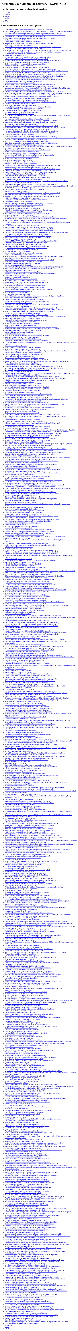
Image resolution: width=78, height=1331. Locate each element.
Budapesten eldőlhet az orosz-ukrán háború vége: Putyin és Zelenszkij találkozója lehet (31, 1084)
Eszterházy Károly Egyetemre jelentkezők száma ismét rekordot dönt (25, 447)
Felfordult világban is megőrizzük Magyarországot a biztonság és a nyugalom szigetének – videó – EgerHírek (37, 457)
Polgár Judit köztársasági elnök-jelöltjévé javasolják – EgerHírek (24, 108)
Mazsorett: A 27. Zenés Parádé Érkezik (16, 1108)
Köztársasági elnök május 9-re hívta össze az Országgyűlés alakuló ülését (26, 315)
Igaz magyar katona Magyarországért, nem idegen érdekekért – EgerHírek (27, 1249)
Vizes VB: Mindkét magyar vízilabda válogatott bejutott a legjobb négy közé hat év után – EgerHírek (35, 1196)
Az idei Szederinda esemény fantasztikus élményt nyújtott (22, 1297)
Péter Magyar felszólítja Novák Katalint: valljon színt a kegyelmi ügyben (26, 234)
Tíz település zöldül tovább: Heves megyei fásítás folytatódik (23, 401)
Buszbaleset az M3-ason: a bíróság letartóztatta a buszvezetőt (23, 41)
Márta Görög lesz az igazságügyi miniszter (17, 275)
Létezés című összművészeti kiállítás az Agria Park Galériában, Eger (25, 153)
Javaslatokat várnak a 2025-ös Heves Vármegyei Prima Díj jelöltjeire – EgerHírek (29, 803)
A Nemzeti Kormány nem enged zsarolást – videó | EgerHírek (23, 512)
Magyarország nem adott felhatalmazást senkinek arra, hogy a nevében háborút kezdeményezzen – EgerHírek (37, 901)
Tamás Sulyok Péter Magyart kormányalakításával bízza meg (23, 339)
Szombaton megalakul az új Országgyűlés (17, 277)
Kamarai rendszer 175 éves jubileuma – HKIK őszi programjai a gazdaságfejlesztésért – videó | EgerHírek (36, 921)
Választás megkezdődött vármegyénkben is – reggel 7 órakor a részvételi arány (28, 210)
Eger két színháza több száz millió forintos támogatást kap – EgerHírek (26, 1033)
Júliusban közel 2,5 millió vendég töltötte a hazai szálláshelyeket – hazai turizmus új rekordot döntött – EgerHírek (38, 1000)
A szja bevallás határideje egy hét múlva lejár (18, 255)
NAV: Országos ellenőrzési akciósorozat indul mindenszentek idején (25, 773)
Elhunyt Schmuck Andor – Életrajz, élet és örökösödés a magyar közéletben (27, 1241)
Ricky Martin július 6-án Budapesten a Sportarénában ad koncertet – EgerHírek (28, 529)
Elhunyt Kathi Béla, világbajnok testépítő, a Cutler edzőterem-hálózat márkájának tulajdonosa (33, 1119)
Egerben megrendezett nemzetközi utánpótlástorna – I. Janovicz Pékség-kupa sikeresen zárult (32, 1017)
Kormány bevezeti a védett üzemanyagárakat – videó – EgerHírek (24, 478)
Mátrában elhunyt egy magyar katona (16, 1129)
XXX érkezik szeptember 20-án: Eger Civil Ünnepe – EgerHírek (24, 961)
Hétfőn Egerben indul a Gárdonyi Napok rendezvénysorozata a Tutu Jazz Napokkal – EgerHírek (34, 76)
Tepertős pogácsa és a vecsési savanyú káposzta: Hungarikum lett (24, 511)
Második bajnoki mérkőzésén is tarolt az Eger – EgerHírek (22, 945)
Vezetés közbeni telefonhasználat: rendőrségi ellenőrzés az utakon (24, 950)
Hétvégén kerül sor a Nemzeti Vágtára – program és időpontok (23, 864)
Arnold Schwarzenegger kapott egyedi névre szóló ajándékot (23, 858)
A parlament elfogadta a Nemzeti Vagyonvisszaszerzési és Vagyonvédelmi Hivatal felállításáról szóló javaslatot (38, 88)
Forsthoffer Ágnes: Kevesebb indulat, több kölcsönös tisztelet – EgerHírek (27, 98)
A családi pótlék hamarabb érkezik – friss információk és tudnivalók (25, 1076)
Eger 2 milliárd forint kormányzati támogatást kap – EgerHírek (23, 799)
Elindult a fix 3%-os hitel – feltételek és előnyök (19, 1011)
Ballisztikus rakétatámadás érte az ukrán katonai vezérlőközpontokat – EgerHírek (29, 227)
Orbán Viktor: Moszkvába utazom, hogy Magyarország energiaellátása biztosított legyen (31, 588)
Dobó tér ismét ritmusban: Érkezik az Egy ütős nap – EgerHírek (24, 145)
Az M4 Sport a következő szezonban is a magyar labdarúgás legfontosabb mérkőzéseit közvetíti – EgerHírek (37, 115)
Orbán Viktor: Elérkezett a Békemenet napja (18, 761)
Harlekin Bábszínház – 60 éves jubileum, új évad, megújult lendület (25, 1016)
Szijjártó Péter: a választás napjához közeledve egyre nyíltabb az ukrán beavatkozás (30, 407)
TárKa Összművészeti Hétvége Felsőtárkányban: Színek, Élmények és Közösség (29, 949)
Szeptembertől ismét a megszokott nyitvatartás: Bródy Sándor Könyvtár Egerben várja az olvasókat (34, 1043)
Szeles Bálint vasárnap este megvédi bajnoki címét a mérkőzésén (24, 1160)
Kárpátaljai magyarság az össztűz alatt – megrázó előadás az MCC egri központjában (30, 486)
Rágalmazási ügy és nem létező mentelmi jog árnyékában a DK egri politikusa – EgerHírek (32, 962)
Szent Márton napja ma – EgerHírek (15, 669)
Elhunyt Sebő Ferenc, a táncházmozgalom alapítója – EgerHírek (24, 299)
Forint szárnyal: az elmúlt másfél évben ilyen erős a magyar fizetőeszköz (26, 682)
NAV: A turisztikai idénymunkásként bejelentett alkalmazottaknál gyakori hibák (28, 1133)
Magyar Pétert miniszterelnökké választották (18, 265)
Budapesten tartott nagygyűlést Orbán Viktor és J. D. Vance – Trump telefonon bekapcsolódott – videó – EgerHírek (39, 373)
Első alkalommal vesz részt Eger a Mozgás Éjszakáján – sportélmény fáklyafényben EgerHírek (33, 1248)
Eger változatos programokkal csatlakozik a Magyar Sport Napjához (25, 287)
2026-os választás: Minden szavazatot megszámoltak (20, 325)
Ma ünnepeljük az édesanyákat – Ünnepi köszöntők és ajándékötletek (25, 285)
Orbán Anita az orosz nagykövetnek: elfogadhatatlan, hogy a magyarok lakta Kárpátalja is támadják (34, 256)
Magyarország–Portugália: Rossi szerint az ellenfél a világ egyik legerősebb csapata (30, 973)
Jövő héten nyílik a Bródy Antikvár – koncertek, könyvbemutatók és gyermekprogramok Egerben (34, 267)
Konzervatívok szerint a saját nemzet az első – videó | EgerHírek (24, 421)
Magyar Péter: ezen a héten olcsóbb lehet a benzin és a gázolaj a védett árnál (27, 177)
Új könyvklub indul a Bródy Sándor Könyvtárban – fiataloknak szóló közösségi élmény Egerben (34, 887)
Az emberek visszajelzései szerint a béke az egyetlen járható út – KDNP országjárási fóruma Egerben (35, 536)
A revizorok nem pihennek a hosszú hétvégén (18, 291)
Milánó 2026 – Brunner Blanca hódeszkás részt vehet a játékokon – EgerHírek (28, 572)
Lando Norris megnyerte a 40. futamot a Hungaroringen (21, 1134)
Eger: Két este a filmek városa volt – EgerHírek (19, 928)
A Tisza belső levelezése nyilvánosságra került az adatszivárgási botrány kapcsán (29, 708)
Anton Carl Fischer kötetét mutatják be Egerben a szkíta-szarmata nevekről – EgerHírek (31, 976)
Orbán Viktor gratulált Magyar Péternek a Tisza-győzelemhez (23, 349)
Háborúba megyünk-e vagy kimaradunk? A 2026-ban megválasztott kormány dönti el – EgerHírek (34, 576)
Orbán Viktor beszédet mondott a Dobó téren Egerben (21, 466)
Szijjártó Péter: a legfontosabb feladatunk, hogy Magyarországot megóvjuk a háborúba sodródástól (34, 485)
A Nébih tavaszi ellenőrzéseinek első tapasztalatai (19, 392)
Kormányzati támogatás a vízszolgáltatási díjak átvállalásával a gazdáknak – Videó (29, 1303)
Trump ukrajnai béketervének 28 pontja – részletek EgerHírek (23, 608)
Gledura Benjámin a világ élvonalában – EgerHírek (20, 751)
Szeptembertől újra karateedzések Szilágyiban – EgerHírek (22, 1005)
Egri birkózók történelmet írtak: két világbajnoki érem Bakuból (23, 81)
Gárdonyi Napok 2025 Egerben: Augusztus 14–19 (20, 1103)
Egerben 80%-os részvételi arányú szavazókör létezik (20, 239)
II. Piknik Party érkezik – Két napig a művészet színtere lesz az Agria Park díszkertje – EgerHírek (34, 91)
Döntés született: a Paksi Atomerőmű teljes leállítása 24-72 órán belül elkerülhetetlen (30, 84)
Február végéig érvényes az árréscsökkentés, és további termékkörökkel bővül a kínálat (31, 744)
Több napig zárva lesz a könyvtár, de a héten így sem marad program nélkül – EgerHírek (31, 304)
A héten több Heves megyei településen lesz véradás (20, 411)
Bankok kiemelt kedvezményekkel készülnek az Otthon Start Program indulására (29, 1014)
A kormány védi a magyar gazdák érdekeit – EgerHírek (21, 569)
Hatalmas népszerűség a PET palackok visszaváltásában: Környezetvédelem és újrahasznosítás (33, 1234)
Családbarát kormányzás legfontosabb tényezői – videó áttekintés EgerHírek (27, 1162)
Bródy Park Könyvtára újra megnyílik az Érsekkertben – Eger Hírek (25, 175)
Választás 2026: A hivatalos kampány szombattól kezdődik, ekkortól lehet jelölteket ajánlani (32, 519)
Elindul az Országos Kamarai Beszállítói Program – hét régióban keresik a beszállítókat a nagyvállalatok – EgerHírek (40, 926)
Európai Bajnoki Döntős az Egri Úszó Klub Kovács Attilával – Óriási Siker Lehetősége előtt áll (33, 1289)
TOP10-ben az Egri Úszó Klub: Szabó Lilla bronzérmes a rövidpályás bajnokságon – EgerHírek (33, 700)
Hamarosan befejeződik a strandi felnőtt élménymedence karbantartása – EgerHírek (30, 830)
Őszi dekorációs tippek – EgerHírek (15, 763)
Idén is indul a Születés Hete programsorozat (18, 251)
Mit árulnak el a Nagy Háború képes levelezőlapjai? (20, 612)
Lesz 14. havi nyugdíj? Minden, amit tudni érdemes (20, 736)
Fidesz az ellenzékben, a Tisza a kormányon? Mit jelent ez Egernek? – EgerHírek (29, 289)
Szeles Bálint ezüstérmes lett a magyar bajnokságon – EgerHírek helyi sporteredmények (31, 1145)
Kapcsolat (8, 1328)
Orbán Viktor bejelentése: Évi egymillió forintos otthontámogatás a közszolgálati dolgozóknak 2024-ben (36, 1165)
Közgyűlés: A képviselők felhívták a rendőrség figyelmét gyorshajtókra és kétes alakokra (31, 823)
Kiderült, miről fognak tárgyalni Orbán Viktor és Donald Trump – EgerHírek (28, 706)
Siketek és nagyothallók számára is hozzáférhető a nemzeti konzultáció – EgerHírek (30, 724)
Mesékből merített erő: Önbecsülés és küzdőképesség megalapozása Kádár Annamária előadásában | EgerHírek (38, 914)
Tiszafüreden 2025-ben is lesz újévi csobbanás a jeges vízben (23, 1052)
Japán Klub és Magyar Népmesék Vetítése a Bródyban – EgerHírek (25, 174)
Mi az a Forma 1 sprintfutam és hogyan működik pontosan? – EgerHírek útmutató (29, 1224)
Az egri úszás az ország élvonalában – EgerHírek (19, 689)
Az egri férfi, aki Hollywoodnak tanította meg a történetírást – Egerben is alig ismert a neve (32, 1093)
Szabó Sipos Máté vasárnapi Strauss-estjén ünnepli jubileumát (23, 1048)
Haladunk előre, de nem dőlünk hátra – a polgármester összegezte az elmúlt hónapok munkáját (33, 974)
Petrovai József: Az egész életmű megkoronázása (19, 425)
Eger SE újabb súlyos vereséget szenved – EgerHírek (21, 978)
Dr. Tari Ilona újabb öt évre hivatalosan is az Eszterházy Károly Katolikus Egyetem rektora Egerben (34, 1309)
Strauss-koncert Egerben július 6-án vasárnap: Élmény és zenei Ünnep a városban (29, 1316)
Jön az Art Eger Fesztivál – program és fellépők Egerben (21, 1078)
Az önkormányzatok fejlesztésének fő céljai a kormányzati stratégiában (26, 1265)
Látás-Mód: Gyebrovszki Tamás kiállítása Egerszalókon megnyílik (24, 969)
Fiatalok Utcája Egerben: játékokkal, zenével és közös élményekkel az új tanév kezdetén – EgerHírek (35, 35)
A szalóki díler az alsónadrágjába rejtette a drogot (19, 772)
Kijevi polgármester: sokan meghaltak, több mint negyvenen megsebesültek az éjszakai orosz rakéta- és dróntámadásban (40, 138)
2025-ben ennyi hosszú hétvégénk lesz (16, 1083)
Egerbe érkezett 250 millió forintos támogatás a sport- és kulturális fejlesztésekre (28, 583)
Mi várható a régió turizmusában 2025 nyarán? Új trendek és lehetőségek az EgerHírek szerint (33, 1267)
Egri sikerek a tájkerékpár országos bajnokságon (19, 1311)
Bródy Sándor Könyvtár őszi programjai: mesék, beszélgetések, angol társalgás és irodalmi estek (33, 655)
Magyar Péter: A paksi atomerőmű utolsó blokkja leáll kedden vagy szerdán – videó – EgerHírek (33, 79)
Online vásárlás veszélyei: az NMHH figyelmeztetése (21, 593)
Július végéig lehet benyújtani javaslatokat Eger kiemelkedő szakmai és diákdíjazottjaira (31, 143)
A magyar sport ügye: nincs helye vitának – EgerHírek (21, 502)
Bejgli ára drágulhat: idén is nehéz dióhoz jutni (18, 822)
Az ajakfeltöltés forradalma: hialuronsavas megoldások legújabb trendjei (26, 1205)
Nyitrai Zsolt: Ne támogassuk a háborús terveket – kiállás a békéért (25, 809)
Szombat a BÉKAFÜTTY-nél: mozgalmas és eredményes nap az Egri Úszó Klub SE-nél (31, 241)
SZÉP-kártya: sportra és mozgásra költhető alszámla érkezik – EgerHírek (26, 1004)
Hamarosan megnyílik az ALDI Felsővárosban (19, 1074)
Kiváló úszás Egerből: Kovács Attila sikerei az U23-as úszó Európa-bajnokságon (29, 1308)
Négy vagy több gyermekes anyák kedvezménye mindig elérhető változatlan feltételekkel (31, 1175)
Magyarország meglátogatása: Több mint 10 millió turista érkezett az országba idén (29, 1182)
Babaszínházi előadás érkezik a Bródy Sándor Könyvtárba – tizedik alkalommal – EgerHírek (32, 196)
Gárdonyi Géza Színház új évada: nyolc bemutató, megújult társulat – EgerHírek (29, 43)
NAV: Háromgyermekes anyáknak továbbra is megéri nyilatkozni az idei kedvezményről (31, 634)
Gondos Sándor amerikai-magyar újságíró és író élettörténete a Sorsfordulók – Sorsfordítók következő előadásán (38, 815)
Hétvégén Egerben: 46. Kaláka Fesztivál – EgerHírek (21, 163)
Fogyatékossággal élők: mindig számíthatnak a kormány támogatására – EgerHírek (29, 931)
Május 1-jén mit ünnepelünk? (13, 284)
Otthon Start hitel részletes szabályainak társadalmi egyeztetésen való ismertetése (29, 1201)
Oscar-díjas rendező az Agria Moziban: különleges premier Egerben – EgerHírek (29, 828)
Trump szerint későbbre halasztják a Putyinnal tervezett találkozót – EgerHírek (28, 765)
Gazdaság (7, 14)
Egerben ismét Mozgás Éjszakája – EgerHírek (18, 201)
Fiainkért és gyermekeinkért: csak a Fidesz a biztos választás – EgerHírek (26, 359)
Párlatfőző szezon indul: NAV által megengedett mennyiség (22, 1053)
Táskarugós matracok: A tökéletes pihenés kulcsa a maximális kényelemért (27, 1191)
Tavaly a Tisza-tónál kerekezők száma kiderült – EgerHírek (22, 1114)
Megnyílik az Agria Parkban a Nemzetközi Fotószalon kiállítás (23, 179)
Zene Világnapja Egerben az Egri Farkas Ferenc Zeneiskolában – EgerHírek (27, 846)
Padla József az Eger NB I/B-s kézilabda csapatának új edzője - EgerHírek (27, 1181)
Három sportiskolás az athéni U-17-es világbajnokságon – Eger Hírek (25, 1177)
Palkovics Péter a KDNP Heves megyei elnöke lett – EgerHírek (24, 995)
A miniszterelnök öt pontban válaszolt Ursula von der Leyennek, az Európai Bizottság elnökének (34, 615)
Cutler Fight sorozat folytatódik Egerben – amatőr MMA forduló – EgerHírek (28, 925)
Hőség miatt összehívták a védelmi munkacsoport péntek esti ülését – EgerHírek (29, 78)
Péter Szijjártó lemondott (12, 117)
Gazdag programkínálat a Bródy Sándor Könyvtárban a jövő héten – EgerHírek (28, 395)
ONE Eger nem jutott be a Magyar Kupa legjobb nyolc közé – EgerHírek (27, 998)
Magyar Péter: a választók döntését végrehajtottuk (19, 114)
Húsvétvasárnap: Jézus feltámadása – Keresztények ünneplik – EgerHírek (27, 389)
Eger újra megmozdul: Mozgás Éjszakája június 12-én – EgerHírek (25, 189)
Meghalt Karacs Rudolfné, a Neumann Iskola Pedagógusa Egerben (25, 1189)
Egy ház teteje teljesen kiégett (13, 629)
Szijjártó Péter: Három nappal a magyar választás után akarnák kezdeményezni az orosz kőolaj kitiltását (35, 449)
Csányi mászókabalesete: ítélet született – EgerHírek (20, 718)
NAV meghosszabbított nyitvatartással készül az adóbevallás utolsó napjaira (27, 246)
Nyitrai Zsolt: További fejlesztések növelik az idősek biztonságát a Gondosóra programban (32, 1215)
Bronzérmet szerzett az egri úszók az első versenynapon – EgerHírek (25, 705)
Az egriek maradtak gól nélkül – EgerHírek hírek (19, 1246)
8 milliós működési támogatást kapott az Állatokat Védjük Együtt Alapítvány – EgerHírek (31, 1026)
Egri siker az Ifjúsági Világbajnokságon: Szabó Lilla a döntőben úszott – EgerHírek (30, 1050)
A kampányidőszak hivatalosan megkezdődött (18, 528)
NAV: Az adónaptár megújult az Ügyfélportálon (19, 371)
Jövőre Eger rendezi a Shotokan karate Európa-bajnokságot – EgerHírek (26, 651)
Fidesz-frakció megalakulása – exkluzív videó (18, 303)
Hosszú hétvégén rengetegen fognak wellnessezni (19, 785)
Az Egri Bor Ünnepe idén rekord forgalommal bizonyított (22, 1079)
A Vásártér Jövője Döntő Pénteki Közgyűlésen (19, 1318)
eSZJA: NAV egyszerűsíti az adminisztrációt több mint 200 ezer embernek (27, 301)
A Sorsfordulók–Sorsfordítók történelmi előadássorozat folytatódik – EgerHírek (28, 883)
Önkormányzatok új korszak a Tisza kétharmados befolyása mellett (25, 280)
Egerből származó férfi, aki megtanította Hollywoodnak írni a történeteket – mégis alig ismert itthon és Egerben (38, 1212)
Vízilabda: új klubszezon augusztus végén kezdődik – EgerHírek (24, 1131)
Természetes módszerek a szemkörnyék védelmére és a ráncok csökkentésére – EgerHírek (31, 1163)
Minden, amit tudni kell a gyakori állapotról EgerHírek (21, 1292)
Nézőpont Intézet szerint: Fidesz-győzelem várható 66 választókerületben (26, 402)
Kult (6, 20)
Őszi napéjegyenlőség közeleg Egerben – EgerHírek (20, 904)
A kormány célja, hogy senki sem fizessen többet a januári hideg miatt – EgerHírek (29, 531)
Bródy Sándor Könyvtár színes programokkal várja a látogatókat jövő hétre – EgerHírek (31, 483)
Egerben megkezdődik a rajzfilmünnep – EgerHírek (20, 662)
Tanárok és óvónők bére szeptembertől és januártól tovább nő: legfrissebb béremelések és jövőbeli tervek (36, 1285)
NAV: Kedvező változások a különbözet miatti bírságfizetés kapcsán (25, 220)
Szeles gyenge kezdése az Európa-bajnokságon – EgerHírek (23, 1304)
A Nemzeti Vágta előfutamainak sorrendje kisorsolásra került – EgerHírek (27, 930)
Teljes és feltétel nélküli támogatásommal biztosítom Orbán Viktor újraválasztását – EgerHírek (33, 433)
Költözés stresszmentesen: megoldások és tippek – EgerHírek (23, 1023)
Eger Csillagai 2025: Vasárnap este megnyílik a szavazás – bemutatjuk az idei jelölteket (31, 622)
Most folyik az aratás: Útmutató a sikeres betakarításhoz (21, 1218)
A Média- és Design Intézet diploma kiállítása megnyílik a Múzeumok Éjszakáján (29, 913)
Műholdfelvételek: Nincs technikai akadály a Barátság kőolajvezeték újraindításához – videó (32, 423)
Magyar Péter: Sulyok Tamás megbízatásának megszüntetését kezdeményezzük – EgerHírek (32, 165)
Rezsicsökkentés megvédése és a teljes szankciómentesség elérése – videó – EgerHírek (31, 696)
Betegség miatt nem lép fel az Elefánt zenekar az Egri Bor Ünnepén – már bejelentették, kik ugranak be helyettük (38, 923)
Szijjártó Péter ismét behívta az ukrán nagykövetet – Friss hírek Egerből (26, 1220)
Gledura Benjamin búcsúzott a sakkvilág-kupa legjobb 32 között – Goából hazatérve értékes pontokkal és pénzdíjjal (39, 657)
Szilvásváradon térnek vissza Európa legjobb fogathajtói (21, 1206)
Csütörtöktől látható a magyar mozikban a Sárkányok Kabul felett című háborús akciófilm (31, 626)
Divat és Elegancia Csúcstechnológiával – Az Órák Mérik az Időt (24, 755)
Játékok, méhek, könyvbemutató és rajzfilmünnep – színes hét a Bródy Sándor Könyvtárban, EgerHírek (36, 693)
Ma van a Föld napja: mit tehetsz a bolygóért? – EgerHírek (22, 313)
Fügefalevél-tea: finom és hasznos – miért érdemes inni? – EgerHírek (25, 842)
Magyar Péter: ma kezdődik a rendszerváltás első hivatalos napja (24, 253)
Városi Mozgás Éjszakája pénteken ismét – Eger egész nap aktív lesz (25, 1186)
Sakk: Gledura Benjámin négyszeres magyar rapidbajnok (22, 919)
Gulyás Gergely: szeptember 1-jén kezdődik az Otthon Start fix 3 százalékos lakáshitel (30, 1057)
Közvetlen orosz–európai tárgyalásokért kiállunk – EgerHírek (23, 523)
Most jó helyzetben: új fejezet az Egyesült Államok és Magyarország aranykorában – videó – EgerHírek (36, 686)
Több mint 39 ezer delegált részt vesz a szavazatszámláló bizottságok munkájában (29, 230)
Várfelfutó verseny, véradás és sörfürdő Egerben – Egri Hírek (23, 1151)
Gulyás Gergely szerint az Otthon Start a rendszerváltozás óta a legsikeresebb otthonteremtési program (35, 416)
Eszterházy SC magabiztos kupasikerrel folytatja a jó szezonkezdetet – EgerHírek (29, 878)
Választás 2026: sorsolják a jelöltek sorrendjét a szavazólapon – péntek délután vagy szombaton (33, 480)
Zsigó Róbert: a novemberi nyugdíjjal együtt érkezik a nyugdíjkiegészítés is (27, 658)
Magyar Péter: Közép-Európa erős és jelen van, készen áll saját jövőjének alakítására (30, 155)
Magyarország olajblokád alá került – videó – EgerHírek (21, 495)
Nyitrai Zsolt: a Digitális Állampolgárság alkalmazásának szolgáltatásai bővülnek (29, 1060)
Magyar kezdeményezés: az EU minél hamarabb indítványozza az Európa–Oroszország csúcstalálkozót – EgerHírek (39, 1086)
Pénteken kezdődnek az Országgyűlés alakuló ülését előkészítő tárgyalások (27, 335)
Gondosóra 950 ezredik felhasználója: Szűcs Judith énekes (22, 777)
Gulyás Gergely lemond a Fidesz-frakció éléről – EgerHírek (22, 124)
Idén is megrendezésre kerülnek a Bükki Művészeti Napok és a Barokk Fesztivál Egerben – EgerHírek (35, 1002)
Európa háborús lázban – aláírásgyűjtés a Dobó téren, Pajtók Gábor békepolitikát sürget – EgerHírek (35, 753)
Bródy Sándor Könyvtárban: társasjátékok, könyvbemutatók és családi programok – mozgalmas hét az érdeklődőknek (40, 571)
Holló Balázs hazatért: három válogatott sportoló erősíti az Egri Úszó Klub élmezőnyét (30, 957)
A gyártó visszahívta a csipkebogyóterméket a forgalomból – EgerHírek (26, 258)
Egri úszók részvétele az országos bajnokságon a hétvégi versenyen (25, 1230)
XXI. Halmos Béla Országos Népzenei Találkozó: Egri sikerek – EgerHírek (27, 801)
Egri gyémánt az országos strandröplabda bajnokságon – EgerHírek (25, 1210)
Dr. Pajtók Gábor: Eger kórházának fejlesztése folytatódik (22, 413)
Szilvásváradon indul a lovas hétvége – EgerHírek (20, 1105)
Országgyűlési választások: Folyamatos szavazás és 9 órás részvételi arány (27, 213)
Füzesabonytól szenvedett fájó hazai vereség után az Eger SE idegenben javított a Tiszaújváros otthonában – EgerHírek (40, 1072)
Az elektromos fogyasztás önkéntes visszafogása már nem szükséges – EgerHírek (29, 62)
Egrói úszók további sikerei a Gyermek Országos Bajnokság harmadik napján (28, 1187)
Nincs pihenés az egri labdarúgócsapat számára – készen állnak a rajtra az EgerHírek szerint (32, 1261)
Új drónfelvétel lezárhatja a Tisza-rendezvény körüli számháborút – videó (26, 760)
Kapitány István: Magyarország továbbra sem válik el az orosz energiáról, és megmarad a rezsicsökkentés (36, 232)
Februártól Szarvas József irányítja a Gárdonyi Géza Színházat (23, 737)
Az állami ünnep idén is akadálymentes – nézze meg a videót (23, 1096)
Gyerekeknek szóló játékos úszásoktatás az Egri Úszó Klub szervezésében (27, 983)
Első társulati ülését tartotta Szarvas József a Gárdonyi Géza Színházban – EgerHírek (30, 584)
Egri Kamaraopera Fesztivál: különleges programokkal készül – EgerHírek (27, 710)
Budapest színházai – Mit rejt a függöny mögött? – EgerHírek (23, 933)
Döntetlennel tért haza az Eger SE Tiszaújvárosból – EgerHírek (23, 1081)
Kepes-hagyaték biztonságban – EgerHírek (17, 964)
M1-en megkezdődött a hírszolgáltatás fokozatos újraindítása (23, 110)
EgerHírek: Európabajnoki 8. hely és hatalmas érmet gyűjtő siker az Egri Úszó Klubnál (31, 1272)
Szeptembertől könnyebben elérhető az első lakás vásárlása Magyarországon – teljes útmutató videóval (35, 1251)
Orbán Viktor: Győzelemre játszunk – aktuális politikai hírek (23, 701)
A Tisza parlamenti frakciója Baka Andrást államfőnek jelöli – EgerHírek (26, 59)
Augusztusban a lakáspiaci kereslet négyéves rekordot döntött (23, 1007)
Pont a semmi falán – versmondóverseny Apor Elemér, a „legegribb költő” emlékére (30, 648)
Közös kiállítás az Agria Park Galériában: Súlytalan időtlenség (23, 722)
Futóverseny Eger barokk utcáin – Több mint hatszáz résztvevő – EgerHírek (27, 895)
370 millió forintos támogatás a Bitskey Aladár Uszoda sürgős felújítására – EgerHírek (30, 560)
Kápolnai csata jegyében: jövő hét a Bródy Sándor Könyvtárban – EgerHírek (28, 533)
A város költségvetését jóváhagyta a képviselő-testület (21, 509)
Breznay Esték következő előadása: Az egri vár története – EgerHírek (25, 600)
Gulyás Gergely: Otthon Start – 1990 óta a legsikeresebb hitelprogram (25, 820)
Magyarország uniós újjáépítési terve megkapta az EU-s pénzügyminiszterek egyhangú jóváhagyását (35, 127)
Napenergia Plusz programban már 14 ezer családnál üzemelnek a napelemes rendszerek (31, 767)
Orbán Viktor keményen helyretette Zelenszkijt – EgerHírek (22, 638)
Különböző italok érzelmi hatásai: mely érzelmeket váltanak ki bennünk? (26, 1100)
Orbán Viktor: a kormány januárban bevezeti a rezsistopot (22, 198)
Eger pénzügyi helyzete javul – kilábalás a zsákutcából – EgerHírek (25, 653)
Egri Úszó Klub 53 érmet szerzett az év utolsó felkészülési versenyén (25, 627)
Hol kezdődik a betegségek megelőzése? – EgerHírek (21, 889)
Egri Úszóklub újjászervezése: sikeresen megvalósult (20, 730)
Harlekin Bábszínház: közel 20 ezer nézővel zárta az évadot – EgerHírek (26, 167)
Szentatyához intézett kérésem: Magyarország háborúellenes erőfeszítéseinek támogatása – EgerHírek (35, 756)
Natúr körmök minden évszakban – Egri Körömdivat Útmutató (23, 1153)
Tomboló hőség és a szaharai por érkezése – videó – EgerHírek (23, 1036)
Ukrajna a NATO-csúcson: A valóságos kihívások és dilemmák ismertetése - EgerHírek (31, 1294)
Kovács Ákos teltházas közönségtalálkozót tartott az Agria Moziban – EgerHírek (29, 675)
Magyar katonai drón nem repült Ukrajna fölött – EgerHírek (22, 808)
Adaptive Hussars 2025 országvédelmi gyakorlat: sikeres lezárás (24, 732)
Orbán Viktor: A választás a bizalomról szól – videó (20, 980)
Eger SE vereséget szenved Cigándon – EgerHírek (20, 1012)
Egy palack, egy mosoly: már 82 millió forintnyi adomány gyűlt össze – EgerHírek (29, 650)
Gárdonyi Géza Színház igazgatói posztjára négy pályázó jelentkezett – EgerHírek (29, 1009)
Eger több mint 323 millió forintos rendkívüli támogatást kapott (23, 1091)
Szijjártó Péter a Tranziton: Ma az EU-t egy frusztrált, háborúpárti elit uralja (27, 1024)
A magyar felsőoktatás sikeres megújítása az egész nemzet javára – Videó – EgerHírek (30, 1284)
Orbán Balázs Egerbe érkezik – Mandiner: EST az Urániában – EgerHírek (27, 437)
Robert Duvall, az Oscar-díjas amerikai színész (19, 547)
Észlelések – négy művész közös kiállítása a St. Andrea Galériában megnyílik (28, 631)
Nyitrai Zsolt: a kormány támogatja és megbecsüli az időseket (23, 816)
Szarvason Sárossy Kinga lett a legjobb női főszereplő (21, 1062)
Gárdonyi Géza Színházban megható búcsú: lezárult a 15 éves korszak (26, 578)
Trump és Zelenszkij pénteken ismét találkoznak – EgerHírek (23, 383)
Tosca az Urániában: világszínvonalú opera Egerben (20, 779)
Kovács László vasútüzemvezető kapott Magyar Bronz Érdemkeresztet (26, 1069)
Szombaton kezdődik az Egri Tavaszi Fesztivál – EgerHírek (22, 456)
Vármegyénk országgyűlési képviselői (16, 346)
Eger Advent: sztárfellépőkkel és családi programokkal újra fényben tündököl (28, 734)
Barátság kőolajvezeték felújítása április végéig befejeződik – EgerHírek (26, 340)
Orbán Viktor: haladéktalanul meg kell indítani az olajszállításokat (24, 507)
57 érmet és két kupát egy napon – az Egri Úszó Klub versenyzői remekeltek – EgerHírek (31, 516)
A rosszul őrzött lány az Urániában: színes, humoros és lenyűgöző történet (27, 607)
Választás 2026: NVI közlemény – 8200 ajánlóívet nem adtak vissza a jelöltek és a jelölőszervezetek (35, 469)
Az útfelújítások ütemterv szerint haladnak (17, 294)
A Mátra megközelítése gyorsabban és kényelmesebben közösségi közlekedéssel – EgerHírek (32, 169)
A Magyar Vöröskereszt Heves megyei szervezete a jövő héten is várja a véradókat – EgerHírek (33, 988)
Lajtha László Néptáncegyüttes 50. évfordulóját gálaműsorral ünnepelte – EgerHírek (30, 136)
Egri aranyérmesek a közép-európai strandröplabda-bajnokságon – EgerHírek (28, 119)
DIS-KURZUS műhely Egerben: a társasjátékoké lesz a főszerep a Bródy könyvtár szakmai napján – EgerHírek (38, 444)
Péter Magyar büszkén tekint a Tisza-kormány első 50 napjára (23, 148)
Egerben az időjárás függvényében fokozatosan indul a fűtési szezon (25, 863)
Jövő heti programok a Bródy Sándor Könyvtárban (20, 500)
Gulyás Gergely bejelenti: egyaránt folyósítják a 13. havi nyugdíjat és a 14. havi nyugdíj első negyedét (35, 590)
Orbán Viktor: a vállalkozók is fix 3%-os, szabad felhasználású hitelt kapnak (27, 839)
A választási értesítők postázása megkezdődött (18, 559)
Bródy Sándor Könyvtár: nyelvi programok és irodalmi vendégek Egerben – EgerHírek (31, 327)
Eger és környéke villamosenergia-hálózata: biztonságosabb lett (23, 354)
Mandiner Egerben (10, 418)
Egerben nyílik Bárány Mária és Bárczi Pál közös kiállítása (22, 375)
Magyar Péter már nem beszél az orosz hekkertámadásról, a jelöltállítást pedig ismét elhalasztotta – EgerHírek (37, 720)
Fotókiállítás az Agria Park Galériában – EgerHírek (20, 940)
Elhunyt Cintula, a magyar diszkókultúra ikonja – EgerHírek (23, 1157)
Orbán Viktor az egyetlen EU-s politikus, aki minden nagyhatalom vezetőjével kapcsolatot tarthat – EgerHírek (37, 782)
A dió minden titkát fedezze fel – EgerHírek (18, 688)
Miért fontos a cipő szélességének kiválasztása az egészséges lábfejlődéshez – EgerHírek (31, 1254)
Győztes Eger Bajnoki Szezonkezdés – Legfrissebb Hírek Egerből (24, 1141)
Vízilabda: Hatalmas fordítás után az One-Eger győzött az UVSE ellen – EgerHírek (30, 684)
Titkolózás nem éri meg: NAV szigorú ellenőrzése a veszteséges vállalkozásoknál (29, 789)
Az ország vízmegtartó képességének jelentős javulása (21, 1323)
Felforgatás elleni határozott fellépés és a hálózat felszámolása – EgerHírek (27, 892)
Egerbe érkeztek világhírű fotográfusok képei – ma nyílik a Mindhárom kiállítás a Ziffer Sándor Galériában (37, 431)
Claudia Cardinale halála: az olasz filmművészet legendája (22, 894)
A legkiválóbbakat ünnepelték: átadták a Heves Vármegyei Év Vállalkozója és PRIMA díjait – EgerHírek (36, 605)
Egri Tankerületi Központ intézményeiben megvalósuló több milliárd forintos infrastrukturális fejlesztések (36, 399)
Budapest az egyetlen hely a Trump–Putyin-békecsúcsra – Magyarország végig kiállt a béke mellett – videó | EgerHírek (40, 791)
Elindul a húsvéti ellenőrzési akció (15, 334)
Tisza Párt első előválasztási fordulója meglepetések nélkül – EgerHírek (26, 598)
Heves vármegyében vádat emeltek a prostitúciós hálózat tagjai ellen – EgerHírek (29, 311)
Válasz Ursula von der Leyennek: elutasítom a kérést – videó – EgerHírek (27, 620)
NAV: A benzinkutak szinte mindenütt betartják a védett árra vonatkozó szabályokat (30, 268)
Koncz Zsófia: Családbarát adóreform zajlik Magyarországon (23, 1148)
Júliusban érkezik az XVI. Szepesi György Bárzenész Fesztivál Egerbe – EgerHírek (30, 170)
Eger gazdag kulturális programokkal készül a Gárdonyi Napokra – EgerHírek (28, 107)
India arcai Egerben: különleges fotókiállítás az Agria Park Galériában (25, 514)
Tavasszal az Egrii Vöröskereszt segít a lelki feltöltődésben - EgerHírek (26, 1179)
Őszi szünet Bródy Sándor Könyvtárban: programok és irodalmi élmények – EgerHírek (31, 758)
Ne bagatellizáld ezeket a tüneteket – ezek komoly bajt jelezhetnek (24, 770)
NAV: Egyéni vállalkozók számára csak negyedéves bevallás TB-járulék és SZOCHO (30, 492)
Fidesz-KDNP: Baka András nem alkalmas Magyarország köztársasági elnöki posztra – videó (33, 47)
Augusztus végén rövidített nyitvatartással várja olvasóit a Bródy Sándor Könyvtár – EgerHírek (33, 1071)
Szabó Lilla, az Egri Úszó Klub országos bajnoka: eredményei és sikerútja (27, 1158)
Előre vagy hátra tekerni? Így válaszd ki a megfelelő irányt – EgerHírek (26, 409)
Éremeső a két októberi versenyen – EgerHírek (19, 670)
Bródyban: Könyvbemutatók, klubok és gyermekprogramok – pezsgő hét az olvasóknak (31, 553)
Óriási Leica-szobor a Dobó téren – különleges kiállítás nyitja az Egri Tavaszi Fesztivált (31, 438)
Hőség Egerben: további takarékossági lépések (18, 45)
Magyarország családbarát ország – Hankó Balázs (19, 868)
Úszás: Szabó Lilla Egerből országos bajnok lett (19, 1170)
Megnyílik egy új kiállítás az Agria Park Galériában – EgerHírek (24, 1059)
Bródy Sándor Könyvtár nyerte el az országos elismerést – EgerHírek (25, 717)
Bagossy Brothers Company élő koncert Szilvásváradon (21, 249)
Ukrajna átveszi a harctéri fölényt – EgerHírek (18, 158)
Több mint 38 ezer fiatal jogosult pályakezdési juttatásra (21, 1115)
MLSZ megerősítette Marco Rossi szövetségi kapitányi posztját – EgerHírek (27, 596)
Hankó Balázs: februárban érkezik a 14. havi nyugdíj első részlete (24, 610)
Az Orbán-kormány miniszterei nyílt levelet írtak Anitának (22, 225)
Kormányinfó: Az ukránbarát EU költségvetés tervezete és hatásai (24, 1232)
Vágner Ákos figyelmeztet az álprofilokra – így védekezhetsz (23, 1064)
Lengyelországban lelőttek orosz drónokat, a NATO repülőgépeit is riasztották (28, 968)
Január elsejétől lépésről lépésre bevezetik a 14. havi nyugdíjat (23, 703)
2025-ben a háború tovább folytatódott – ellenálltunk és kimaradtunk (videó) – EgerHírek (31, 552)
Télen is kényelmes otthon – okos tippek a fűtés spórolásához (23, 806)
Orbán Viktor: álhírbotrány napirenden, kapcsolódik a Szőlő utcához (25, 882)
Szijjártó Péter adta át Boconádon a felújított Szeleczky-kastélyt (23, 490)
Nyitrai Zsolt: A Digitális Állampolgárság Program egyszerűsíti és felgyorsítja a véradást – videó (33, 837)
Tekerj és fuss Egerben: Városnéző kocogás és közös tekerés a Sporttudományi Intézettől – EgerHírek (35, 907)
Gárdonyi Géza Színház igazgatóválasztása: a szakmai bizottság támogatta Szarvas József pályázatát (34, 787)
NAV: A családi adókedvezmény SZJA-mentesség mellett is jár (23, 749)
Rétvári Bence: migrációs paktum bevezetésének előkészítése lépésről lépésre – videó (30, 184)
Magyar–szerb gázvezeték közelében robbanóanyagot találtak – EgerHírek (27, 370)
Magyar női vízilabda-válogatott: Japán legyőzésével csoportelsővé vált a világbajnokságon (32, 1239)
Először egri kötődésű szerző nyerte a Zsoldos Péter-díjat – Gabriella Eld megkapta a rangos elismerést (35, 316)
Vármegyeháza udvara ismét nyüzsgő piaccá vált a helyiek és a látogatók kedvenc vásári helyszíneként (35, 1242)
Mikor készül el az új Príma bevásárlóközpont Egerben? (21, 1095)
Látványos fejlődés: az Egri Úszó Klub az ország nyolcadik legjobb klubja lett (28, 581)
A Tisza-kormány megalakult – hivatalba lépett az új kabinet (22, 263)
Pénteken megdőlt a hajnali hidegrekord (16, 292)
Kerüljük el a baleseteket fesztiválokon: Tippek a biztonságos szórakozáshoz (27, 1225)
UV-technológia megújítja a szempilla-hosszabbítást (20, 954)
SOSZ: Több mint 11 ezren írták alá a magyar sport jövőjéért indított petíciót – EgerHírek (31, 461)
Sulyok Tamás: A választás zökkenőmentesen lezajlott (21, 297)
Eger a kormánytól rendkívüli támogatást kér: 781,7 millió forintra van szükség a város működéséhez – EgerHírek (39, 31)
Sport (6, 21)
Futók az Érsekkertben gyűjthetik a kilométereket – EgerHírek (23, 261)
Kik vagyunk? (9, 1325)
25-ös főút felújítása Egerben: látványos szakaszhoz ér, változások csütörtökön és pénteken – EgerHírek (36, 218)
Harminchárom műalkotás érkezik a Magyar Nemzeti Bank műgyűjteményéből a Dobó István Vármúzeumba (37, 361)
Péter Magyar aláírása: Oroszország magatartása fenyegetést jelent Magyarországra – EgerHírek (33, 33)
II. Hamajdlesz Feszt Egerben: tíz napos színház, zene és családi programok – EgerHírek (31, 172)
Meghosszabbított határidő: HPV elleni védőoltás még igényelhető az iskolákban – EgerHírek (33, 935)
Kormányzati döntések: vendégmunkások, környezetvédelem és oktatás (26, 200)
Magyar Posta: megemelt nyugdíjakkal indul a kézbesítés (22, 182)
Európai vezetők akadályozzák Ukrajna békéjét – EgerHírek (23, 352)
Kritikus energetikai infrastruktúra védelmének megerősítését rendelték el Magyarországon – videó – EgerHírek (38, 488)
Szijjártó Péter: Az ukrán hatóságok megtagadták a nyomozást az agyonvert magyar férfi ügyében (34, 1143)
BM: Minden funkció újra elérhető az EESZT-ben (19, 1120)
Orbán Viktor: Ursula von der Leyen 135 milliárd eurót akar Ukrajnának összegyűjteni (30, 545)
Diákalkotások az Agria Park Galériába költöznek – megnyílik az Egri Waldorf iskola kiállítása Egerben (36, 351)
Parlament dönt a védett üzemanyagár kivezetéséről (20, 160)
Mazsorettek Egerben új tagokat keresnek (17, 986)
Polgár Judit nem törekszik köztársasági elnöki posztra (21, 105)
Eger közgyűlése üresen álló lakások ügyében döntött (20, 885)
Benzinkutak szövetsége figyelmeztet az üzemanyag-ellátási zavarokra (26, 320)
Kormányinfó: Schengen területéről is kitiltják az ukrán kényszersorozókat (27, 586)
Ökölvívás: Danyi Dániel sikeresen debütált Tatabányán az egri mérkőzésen (27, 1282)
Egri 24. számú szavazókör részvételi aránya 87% (19, 356)
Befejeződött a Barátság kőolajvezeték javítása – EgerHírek (22, 318)
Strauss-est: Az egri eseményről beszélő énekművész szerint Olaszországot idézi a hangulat (32, 1277)
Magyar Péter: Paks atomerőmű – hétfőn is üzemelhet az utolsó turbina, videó (28, 72)
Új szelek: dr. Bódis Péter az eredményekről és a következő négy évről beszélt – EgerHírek (32, 328)
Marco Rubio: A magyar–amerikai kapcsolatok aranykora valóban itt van (26, 543)
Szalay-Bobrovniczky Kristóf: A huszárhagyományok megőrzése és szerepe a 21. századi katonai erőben (36, 1291)
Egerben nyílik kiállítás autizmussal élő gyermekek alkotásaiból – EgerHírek (27, 129)
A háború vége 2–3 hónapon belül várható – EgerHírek (21, 918)
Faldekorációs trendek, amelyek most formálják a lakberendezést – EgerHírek (28, 739)
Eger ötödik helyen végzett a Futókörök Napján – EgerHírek (23, 244)
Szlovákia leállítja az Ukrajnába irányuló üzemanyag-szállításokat (24, 535)
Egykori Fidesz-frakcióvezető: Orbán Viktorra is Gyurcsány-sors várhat (26, 248)
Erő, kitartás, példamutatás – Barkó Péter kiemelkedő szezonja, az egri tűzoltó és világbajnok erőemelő (35, 633)
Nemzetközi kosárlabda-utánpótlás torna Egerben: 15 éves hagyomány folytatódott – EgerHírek (33, 852)
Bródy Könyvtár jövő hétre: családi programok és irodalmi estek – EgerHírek (28, 236)
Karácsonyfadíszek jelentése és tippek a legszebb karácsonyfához (24, 1067)
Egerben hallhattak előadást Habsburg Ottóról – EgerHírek (22, 390)
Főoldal (7, 1327)
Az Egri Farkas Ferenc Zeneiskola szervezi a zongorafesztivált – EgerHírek (27, 476)
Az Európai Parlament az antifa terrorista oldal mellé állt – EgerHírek (25, 897)
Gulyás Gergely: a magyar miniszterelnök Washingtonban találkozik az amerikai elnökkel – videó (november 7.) (38, 741)
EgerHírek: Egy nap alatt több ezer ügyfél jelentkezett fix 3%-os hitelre (26, 985)
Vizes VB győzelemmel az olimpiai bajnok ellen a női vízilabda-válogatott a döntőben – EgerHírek (34, 1198)
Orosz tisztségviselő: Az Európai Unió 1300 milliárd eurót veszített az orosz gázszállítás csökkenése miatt (36, 1322)
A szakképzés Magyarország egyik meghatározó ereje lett (22, 1031)
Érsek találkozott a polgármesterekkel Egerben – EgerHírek (22, 1019)
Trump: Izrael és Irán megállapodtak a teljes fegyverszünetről (23, 1320)
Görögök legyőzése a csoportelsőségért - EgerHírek (20, 1253)
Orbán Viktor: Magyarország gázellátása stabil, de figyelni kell (23, 385)
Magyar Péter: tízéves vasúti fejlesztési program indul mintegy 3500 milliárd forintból (30, 102)
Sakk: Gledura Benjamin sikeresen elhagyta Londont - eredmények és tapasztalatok (30, 1296)
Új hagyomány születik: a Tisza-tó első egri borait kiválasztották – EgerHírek (28, 57)
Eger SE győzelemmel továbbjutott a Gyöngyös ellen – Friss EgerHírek (26, 1155)
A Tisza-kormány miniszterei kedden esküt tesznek (20, 270)
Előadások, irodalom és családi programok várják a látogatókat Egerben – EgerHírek (30, 380)
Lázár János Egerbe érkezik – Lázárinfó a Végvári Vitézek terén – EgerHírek (28, 674)
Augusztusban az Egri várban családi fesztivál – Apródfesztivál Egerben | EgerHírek (30, 95)
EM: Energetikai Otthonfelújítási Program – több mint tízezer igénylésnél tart (28, 459)
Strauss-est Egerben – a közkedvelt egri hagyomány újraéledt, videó (25, 1065)
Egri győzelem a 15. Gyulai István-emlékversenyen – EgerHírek (24, 1112)
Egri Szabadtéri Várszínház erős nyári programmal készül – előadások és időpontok (30, 133)
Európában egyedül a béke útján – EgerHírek (18, 784)
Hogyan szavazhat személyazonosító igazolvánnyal (20, 206)
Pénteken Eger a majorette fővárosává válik (18, 911)
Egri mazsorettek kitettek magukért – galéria (18, 1021)
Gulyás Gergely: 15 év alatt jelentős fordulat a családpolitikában (24, 827)
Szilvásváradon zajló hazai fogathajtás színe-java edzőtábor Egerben (25, 1237)
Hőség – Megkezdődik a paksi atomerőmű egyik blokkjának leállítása (25, 64)
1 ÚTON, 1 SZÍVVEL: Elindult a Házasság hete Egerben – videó (24, 1124)
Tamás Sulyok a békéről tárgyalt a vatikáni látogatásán (21, 526)
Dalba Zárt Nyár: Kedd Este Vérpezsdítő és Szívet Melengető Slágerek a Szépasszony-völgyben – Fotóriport (37, 1236)
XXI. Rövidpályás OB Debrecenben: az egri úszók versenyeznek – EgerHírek (28, 712)
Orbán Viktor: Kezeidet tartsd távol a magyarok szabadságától (23, 462)
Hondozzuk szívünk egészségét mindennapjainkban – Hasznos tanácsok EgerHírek (30, 1306)
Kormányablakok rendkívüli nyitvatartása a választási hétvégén (23, 364)
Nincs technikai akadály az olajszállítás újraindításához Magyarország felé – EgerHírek (31, 499)
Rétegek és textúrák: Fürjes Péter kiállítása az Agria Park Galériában (25, 567)
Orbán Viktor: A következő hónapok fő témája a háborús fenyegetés (25, 832)
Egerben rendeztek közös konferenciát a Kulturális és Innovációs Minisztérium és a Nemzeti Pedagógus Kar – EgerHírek (41, 840)
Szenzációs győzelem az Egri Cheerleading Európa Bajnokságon (24, 1299)
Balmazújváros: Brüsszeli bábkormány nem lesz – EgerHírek (23, 564)
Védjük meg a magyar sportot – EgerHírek (17, 406)
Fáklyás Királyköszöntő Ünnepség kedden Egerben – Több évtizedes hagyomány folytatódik (32, 1088)
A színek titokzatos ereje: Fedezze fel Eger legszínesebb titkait (23, 1139)
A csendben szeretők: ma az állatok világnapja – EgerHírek (22, 794)
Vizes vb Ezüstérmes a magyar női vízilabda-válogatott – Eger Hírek (25, 1203)
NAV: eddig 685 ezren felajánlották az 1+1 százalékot (21, 279)
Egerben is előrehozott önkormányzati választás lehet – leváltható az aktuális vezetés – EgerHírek (34, 310)
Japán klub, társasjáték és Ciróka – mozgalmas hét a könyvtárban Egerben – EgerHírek (31, 464)
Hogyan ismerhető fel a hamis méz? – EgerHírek (19, 1035)
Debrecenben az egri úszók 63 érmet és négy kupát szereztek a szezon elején (27, 856)
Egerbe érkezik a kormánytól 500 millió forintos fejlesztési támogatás (25, 938)
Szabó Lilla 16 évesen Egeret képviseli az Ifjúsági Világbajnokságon (25, 1090)
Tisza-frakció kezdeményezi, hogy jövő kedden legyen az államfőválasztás (27, 67)
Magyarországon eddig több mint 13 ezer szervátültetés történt (23, 947)
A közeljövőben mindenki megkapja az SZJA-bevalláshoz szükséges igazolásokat (29, 203)
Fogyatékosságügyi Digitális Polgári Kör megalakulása (21, 909)
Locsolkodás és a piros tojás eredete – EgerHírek (19, 382)
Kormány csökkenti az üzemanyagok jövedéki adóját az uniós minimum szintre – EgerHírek (32, 473)
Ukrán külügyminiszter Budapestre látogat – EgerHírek (21, 363)
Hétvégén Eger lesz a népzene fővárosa (16, 997)
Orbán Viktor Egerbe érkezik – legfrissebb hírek (19, 474)
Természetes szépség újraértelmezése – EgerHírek (19, 871)
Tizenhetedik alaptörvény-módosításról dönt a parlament (21, 112)
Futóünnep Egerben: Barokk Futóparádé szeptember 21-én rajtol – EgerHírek (28, 937)
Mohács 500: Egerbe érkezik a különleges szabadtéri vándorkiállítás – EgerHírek (29, 86)
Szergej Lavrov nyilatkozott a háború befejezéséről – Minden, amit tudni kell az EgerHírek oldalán (34, 1270)
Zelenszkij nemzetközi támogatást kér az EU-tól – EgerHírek (23, 1193)
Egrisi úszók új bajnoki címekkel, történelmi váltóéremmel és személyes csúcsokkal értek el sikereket (35, 1279)
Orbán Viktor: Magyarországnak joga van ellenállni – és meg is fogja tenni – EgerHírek (31, 121)
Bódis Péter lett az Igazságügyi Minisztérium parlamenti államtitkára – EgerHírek (29, 229)
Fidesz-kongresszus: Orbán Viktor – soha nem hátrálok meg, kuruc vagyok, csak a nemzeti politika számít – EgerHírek (40, 186)
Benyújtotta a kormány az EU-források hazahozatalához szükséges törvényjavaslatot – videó (32, 193)
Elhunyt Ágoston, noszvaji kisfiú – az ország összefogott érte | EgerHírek (26, 1107)
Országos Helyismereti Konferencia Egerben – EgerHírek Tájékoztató (26, 1194)
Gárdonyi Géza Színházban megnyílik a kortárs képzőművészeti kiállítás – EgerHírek (30, 217)
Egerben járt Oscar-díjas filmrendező (16, 792)
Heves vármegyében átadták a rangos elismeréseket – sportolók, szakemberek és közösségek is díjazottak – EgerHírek (40, 430)
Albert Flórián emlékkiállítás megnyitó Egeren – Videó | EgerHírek (25, 1263)
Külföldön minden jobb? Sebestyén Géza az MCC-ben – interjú (24, 442)
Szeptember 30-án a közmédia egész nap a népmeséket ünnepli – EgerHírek (27, 870)
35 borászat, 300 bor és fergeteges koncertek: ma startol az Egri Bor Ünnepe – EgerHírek (31, 126)
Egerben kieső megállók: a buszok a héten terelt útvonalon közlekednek (26, 162)
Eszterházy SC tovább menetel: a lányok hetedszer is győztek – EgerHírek (27, 663)
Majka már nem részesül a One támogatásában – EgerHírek (22, 1200)
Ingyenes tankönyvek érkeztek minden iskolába (19, 1047)
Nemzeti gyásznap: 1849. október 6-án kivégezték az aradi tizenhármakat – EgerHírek (30, 834)
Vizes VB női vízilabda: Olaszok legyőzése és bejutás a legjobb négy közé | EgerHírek (31, 1222)
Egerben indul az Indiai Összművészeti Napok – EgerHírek (22, 419)
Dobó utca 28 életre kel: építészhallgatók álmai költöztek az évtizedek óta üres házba (30, 681)
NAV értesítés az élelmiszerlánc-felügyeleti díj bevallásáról (22, 208)
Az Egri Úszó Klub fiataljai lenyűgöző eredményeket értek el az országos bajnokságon (31, 1227)
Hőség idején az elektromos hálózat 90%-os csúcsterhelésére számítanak (26, 141)
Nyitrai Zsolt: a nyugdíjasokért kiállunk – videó (19, 548)
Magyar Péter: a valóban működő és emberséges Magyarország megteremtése (28, 90)
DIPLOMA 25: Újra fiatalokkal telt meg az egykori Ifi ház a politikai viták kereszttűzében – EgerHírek (35, 952)
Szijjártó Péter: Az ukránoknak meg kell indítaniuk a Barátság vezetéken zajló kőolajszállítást (32, 481)
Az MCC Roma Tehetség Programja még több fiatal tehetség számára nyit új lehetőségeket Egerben (34, 1260)
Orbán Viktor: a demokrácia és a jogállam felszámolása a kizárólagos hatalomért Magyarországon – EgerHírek (38, 93)
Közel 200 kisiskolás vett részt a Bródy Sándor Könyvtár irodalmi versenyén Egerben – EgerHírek (34, 296)
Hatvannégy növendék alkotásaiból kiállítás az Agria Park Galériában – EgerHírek (29, 194)
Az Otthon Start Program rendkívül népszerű (18, 859)
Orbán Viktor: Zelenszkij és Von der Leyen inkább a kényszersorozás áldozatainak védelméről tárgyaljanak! (37, 1244)
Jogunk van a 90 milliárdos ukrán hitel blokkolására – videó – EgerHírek (26, 428)
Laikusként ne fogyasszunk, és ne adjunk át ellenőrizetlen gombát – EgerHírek (28, 971)
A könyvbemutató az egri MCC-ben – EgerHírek (19, 746)
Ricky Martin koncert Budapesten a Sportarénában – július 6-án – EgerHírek (28, 521)
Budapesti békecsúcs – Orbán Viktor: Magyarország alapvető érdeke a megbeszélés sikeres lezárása (34, 404)
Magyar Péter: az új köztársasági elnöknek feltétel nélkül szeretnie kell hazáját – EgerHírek (32, 96)
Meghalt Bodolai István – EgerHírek (15, 524)
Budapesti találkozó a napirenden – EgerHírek (18, 672)
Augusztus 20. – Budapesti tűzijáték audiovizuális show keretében (24, 48)
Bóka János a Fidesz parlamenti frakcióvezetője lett (20, 103)
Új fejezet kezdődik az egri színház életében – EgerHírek (22, 157)
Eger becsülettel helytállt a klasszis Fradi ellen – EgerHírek (22, 768)
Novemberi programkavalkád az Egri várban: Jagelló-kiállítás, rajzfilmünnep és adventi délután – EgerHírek (37, 698)
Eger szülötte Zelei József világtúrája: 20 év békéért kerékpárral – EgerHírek (27, 1102)
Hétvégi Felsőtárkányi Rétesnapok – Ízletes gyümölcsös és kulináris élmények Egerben (31, 1172)
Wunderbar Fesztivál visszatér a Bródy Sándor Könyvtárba (22, 337)
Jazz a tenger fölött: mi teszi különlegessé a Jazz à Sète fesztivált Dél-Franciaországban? (31, 69)
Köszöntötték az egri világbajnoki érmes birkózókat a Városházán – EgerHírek (28, 29)
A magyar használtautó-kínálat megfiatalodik (18, 614)
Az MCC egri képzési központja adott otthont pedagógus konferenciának (26, 854)
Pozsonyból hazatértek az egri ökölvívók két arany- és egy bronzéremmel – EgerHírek (30, 122)
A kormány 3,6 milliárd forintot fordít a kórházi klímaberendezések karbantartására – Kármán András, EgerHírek (38, 146)
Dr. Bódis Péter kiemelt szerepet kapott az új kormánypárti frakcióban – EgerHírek (29, 260)
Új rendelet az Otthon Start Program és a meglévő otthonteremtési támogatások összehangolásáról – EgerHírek (38, 1041)
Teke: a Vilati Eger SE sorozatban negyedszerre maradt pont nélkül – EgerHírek (29, 742)
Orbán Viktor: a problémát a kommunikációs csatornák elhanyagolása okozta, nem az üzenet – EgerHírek (36, 181)
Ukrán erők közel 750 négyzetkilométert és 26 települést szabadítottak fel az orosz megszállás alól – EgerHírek (38, 50)
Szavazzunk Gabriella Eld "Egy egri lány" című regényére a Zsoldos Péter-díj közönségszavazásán (34, 452)
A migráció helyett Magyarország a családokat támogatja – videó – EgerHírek (28, 1110)
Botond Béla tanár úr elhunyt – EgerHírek (17, 538)
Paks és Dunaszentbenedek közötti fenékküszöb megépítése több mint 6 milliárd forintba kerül (33, 52)
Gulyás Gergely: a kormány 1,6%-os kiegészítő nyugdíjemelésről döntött (26, 916)
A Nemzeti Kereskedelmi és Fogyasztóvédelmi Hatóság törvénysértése (26, 243)
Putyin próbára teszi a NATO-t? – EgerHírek (18, 890)
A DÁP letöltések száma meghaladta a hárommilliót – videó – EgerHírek (26, 397)
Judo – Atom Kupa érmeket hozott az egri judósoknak (21, 847)
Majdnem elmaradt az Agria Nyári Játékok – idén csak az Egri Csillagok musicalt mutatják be (32, 981)
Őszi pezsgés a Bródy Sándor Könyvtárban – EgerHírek (21, 877)
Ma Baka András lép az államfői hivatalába (17, 40)
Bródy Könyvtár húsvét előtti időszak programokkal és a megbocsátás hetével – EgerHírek (32, 414)
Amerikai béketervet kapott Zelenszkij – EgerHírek (20, 566)
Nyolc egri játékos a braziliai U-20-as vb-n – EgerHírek (21, 1122)
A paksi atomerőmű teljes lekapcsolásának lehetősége (20, 83)
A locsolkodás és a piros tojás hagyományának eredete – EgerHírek (25, 1280)
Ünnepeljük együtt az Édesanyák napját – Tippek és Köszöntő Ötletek (26, 1313)
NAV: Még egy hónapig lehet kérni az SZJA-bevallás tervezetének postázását (28, 445)
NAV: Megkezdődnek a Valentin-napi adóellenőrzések (21, 562)
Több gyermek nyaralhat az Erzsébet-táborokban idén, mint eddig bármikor (27, 1301)
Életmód (7, 13)
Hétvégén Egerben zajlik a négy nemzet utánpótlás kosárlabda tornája (25, 873)
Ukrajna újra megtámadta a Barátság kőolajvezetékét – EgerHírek (24, 358)
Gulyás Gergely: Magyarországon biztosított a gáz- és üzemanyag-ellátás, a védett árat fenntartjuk (34, 368)
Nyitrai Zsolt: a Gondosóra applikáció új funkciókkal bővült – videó (25, 471)
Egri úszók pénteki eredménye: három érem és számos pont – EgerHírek (26, 694)
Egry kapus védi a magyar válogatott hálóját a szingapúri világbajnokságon (27, 1258)
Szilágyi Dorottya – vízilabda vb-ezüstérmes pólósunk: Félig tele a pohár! (27, 1045)
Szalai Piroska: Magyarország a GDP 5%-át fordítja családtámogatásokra (26, 1184)
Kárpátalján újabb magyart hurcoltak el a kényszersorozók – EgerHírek (26, 992)
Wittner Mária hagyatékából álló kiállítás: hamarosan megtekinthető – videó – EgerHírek (31, 679)
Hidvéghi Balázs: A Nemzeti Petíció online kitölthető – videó (23, 497)
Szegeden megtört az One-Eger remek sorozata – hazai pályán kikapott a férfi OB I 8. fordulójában (34, 602)
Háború (7, 16)
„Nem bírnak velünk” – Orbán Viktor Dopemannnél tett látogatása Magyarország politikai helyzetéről (35, 1146)
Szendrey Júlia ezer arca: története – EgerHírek (19, 332)
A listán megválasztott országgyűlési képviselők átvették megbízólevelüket (27, 282)
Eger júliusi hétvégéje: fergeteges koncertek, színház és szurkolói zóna (26, 139)
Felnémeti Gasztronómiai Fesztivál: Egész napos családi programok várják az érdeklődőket (32, 60)
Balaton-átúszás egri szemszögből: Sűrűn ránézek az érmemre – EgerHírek (27, 1126)
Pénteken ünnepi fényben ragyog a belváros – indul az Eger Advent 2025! (27, 591)
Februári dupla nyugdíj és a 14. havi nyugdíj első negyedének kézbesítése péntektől (30, 579)
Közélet (7, 18)
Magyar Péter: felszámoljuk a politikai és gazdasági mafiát (22, 151)
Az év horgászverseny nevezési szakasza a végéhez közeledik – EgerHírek (27, 780)
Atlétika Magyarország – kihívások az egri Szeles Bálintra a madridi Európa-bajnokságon (31, 1315)
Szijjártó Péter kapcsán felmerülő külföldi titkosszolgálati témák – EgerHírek (27, 426)
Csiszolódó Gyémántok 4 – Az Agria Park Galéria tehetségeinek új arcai (26, 595)
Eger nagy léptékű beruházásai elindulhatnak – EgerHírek (22, 1029)
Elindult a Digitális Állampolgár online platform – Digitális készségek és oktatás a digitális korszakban (35, 1208)
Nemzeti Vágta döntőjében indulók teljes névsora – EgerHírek (23, 1040)
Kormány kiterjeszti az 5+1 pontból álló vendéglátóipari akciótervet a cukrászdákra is (30, 550)
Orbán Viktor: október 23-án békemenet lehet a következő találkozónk (26, 906)
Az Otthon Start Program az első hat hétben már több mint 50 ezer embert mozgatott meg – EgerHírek (35, 748)
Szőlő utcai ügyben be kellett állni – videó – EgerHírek (21, 866)
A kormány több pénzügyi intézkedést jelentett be (19, 191)
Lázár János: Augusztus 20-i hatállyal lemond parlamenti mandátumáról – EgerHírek (30, 38)
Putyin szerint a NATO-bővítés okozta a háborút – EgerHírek (23, 347)
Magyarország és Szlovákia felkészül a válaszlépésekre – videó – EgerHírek (27, 468)
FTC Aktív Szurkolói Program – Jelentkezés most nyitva (21, 677)
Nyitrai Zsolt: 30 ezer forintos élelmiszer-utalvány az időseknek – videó (26, 993)
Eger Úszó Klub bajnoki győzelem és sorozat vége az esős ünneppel (25, 1213)
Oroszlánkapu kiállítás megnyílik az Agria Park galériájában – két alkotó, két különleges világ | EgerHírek (36, 71)
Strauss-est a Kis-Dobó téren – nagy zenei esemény (20, 1038)
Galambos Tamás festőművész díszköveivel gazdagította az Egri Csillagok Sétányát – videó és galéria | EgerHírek (39, 844)
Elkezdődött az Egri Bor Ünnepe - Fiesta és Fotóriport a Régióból (24, 1256)
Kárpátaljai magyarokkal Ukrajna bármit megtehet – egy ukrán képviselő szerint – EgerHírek (32, 377)
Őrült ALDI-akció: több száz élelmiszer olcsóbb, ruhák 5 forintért (24, 966)
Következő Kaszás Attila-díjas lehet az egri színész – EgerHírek (24, 1127)
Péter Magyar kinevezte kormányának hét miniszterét (20, 322)
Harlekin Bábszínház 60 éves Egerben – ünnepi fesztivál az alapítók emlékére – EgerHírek (32, 835)
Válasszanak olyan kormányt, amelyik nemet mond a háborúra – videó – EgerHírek (30, 450)
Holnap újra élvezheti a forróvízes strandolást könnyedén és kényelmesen (26, 1229)
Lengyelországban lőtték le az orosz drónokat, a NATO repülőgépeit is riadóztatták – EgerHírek (33, 366)
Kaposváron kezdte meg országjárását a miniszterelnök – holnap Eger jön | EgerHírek (30, 454)
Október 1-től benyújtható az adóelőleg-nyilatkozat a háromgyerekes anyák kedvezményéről (32, 899)
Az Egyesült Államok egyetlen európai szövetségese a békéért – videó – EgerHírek (29, 574)
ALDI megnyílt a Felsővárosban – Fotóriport (18, 990)
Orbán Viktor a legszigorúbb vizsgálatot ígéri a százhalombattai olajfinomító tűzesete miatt (31, 775)
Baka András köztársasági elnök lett (15, 55)
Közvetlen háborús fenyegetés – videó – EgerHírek (20, 959)
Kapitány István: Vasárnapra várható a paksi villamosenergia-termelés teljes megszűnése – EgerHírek (35, 74)
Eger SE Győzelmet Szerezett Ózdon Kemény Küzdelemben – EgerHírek (27, 1174)
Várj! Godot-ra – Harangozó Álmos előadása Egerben (21, 1028)
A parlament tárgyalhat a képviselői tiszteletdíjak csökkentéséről (24, 205)
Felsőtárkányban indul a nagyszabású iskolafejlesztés (20, 54)
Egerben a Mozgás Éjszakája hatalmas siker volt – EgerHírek (23, 1273)
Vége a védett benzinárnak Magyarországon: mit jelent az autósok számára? (27, 150)
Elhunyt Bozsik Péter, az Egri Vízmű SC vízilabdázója (21, 1287)
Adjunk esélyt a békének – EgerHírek (16, 1117)
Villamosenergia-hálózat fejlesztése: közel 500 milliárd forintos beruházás (26, 36)
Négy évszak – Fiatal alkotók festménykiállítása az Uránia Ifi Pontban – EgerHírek (29, 825)
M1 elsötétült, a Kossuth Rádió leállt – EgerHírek (19, 134)
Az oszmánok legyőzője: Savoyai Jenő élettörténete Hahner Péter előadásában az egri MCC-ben (33, 493)
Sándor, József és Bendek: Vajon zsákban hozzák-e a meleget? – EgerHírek (27, 440)
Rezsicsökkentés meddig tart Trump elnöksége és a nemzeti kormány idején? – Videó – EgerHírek (34, 646)
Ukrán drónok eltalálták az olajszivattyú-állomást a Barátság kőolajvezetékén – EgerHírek (31, 861)
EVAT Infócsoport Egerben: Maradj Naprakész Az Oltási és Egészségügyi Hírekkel (30, 1268)
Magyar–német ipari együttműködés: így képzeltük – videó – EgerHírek (26, 875)
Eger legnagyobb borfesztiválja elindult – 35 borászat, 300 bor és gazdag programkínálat (31, 131)
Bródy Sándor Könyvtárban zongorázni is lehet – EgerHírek (23, 272)
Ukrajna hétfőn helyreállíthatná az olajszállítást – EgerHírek (22, 323)
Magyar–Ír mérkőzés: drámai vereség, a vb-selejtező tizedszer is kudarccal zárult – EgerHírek (32, 624)
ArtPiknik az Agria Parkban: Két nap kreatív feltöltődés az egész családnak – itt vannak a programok (35, 1098)
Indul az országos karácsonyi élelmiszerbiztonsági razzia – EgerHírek (25, 603)
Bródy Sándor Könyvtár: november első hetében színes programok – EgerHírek (28, 725)
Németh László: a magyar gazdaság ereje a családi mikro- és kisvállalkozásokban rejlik (31, 880)
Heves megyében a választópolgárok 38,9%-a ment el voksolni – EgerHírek (27, 237)
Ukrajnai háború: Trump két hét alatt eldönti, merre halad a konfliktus (25, 1055)
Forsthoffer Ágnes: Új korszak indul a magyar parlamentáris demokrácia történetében (30, 273)
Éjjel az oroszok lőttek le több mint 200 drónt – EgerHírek (22, 956)
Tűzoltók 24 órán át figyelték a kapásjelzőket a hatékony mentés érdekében (27, 1217)
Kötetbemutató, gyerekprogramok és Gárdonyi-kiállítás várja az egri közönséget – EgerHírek (32, 435)
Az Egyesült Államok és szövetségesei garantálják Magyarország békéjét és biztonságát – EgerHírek (35, 378)
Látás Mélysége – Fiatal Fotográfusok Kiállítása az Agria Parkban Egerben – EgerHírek (31, 902)
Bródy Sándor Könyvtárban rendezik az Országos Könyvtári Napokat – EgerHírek (29, 851)
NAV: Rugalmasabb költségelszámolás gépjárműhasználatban (23, 517)
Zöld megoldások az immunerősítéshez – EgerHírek (20, 804)
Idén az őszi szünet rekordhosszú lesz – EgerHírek (20, 818)
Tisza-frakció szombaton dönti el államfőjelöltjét (19, 66)
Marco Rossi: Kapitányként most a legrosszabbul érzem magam (24, 645)
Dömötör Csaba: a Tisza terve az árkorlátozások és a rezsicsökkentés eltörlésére (28, 394)
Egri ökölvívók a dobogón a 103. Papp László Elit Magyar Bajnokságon (26, 100)
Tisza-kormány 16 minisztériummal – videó (18, 306)
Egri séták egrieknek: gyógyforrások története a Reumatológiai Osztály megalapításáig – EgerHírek (34, 639)
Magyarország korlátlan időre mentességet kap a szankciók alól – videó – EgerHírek (30, 691)
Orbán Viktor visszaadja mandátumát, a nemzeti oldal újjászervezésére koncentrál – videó (31, 308)
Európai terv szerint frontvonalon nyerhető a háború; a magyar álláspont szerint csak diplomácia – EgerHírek (37, 849)
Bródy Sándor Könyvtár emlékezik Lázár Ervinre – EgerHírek (23, 212)
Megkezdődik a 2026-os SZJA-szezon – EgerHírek (20, 188)
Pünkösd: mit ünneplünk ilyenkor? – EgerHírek (19, 215)
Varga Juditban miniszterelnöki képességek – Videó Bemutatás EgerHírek (27, 1275)
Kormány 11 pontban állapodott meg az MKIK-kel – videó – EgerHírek (26, 636)
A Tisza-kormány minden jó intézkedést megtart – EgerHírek (23, 330)
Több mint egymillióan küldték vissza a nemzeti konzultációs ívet (24, 660)
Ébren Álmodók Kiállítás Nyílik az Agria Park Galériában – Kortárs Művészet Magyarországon (33, 1150)
